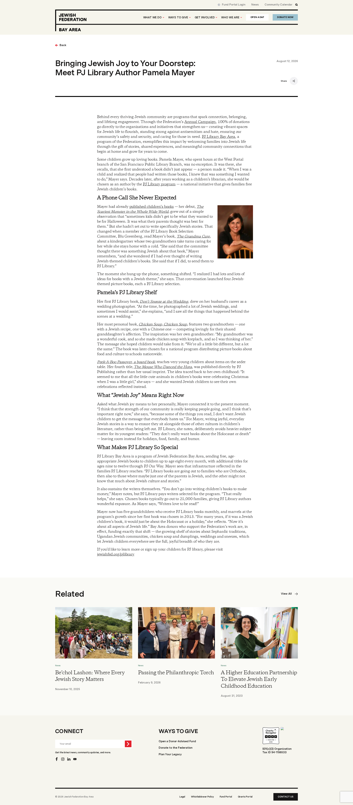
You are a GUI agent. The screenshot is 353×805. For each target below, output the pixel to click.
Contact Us (285, 796)
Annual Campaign (200, 122)
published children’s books (151, 206)
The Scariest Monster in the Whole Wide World (150, 209)
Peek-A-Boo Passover (114, 362)
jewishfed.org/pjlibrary (115, 554)
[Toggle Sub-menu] (163, 17)
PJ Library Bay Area (218, 136)
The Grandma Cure (193, 236)
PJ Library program (159, 184)
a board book (144, 362)
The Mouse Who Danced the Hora (163, 367)
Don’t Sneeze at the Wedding (164, 301)
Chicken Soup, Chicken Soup (163, 324)
